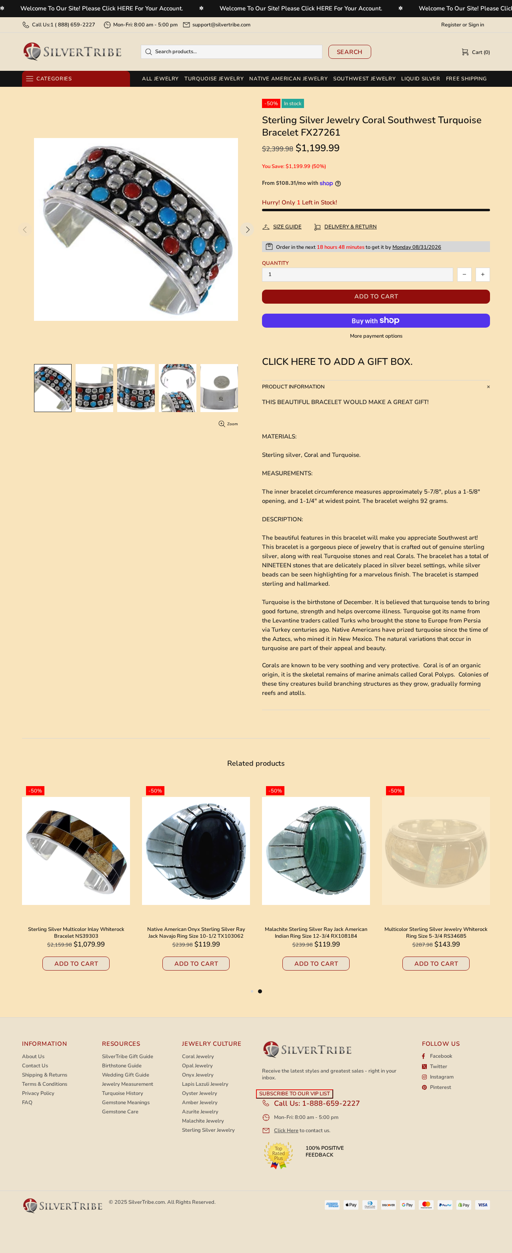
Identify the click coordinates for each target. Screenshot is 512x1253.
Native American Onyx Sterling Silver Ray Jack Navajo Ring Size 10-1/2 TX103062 (196, 933)
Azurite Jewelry (200, 1112)
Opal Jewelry (197, 1066)
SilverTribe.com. (147, 1202)
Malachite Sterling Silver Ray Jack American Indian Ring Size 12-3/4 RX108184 (316, 933)
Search (350, 52)
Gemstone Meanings (126, 1102)
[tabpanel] (316, 884)
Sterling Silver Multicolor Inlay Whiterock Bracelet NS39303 (76, 933)
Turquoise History (122, 1093)
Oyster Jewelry (199, 1093)
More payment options (376, 336)
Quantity (275, 263)
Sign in (476, 25)
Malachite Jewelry (203, 1121)
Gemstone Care (120, 1112)
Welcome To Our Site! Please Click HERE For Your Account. (101, 8)
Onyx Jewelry (198, 1075)
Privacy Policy (38, 1093)
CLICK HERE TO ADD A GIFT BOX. (337, 362)
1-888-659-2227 (331, 1103)
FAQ (27, 1102)
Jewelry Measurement (127, 1084)
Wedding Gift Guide (125, 1075)
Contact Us (35, 1066)
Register (451, 25)
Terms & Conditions (44, 1084)
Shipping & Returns (44, 1075)
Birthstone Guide (122, 1066)
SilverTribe (72, 52)
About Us (33, 1056)
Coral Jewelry (198, 1056)
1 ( (72, 24)
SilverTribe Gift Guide (127, 1056)
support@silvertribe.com (221, 24)
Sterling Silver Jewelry (208, 1130)
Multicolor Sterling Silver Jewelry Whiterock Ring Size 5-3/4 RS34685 (436, 933)
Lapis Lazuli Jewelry (205, 1084)
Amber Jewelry (200, 1102)
